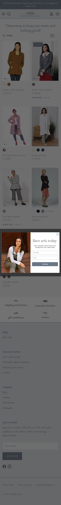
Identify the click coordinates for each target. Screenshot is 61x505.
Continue (45, 264)
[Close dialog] (57, 234)
